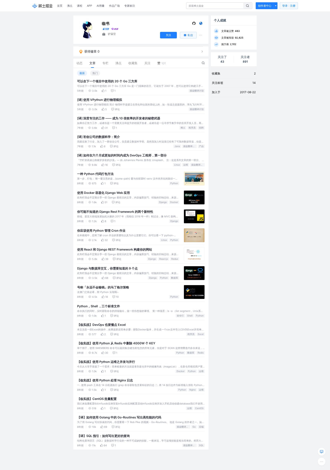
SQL (201, 445)
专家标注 (129, 5)
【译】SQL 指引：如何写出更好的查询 (103, 436)
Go (194, 426)
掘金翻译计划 (197, 90)
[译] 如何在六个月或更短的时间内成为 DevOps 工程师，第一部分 (122, 155)
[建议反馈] (321, 451)
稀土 (183, 127)
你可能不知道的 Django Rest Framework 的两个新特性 (115, 212)
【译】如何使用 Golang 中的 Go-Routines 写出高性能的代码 (119, 417)
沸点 (69, 5)
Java (177, 146)
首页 (59, 5)
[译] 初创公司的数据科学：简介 (98, 137)
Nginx (192, 389)
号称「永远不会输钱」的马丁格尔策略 (103, 287)
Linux (177, 164)
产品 (201, 146)
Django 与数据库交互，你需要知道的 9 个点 (107, 268)
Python (174, 183)
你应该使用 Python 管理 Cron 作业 (101, 230)
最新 (82, 73)
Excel (201, 334)
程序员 (192, 127)
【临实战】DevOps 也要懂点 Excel (101, 325)
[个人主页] (201, 24)
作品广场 (114, 5)
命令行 (180, 315)
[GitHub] (194, 24)
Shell (189, 315)
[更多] (321, 461)
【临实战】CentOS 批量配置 (97, 399)
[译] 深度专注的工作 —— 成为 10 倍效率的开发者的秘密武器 (118, 118)
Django (163, 202)
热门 (95, 73)
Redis (201, 352)
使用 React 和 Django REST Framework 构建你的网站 (114, 249)
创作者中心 (264, 5)
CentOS (199, 408)
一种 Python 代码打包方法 (95, 174)
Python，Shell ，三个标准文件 (98, 306)
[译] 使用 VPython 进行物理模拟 (99, 100)
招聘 (201, 127)
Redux (174, 258)
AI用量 (100, 5)
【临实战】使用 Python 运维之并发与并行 (106, 362)
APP (89, 5)
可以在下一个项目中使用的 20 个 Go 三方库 (107, 81)
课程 (79, 5)
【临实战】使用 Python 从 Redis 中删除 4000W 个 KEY (116, 343)
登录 (288, 5)
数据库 (174, 277)
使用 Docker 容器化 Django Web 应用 (103, 193)
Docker (174, 202)
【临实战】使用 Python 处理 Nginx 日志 (105, 380)
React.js (163, 258)
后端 (201, 426)
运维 (185, 164)
